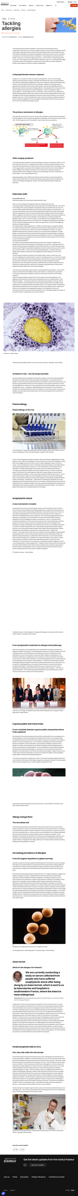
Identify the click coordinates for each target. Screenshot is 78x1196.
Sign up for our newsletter (37, 1165)
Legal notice (12, 1190)
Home (2, 10)
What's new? (39, 5)
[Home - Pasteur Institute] (4, 4)
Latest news (17, 10)
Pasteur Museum (39, 1177)
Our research (22, 5)
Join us (7, 1177)
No (23, 1149)
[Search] (56, 5)
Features (23, 10)
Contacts (5, 1190)
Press (15, 1177)
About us (31, 5)
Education (24, 1177)
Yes (17, 1149)
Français (70, 2)
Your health (13, 5)
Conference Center (57, 1177)
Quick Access (60, 2)
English (75, 2)
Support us (49, 5)
